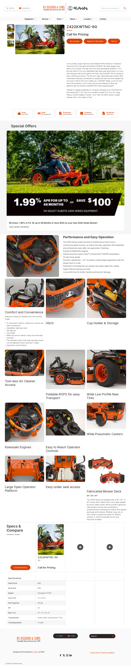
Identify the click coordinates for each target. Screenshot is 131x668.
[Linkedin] (70, 655)
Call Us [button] (114, 41)
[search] (124, 8)
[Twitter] (64, 655)
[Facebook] (60, 655)
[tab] (10, 28)
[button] (10, 8)
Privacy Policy (95, 652)
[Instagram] (67, 655)
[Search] (113, 636)
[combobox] (113, 8)
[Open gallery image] (39, 39)
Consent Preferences (13, 663)
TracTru (35, 652)
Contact (103, 19)
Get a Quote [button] (74, 41)
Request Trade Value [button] (95, 41)
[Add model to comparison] (80, 547)
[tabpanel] (39, 40)
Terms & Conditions (107, 652)
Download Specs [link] (20, 567)
